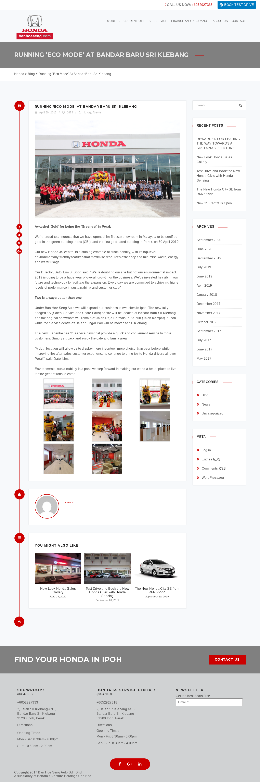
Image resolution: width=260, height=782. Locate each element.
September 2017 (209, 331)
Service (161, 21)
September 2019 (209, 258)
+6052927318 (106, 702)
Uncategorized (213, 413)
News (97, 112)
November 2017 (209, 313)
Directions (24, 725)
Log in (206, 450)
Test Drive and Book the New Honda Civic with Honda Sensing (107, 592)
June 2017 (204, 349)
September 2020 (209, 240)
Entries (211, 459)
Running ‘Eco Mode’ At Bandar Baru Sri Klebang (86, 107)
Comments (214, 468)
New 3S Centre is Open (214, 203)
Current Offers (137, 21)
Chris (69, 502)
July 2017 (204, 340)
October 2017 (207, 322)
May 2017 (204, 358)
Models (113, 21)
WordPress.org (213, 477)
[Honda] (34, 26)
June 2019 (204, 276)
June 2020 (204, 249)
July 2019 (204, 267)
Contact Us (227, 659)
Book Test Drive (239, 5)
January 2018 (207, 294)
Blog (87, 112)
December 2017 (209, 304)
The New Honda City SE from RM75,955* (157, 590)
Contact (239, 21)
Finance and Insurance (190, 21)
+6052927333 (202, 5)
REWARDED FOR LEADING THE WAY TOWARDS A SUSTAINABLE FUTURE (218, 143)
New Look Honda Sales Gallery (58, 590)
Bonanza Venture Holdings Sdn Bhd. (64, 776)
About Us (220, 21)
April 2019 (204, 285)
